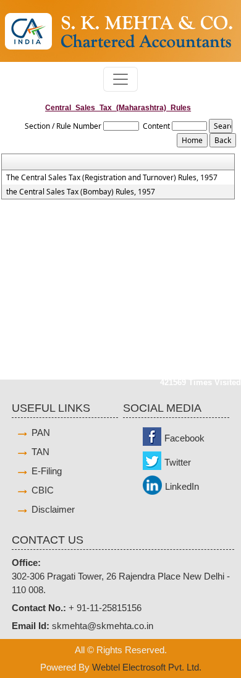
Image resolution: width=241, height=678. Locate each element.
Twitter (177, 462)
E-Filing (47, 471)
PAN (41, 432)
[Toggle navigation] (120, 79)
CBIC (43, 490)
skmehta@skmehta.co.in (102, 625)
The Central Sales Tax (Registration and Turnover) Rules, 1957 (112, 178)
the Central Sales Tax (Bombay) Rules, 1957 (80, 192)
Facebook (184, 438)
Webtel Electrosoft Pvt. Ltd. (146, 667)
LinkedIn (182, 486)
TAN (40, 451)
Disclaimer (53, 509)
